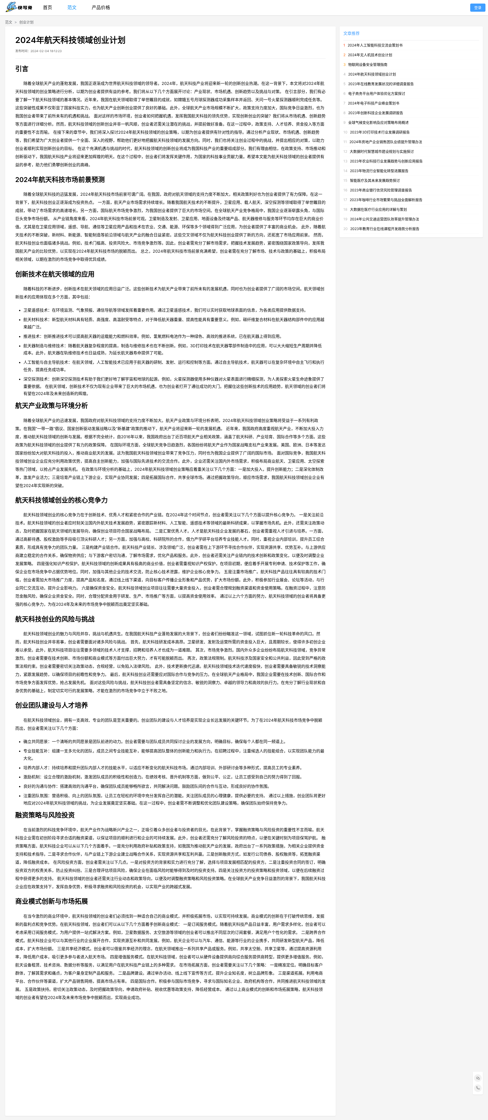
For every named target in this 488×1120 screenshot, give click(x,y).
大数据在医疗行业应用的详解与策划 (378, 209)
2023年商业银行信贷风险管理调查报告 (381, 190)
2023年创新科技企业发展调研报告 (375, 113)
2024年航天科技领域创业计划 (372, 74)
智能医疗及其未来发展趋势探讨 (375, 180)
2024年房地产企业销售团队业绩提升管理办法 (385, 142)
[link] (8, 22)
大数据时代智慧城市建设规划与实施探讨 (382, 151)
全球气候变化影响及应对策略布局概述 (378, 122)
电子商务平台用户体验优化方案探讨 (376, 93)
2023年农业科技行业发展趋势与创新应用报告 (386, 161)
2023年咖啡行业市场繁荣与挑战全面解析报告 (386, 200)
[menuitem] (47, 7)
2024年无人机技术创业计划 (370, 55)
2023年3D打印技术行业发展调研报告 (380, 132)
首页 (47, 7)
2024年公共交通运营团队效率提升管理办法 (384, 219)
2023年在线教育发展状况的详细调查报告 (381, 84)
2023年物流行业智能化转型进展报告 (379, 171)
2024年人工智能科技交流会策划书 (375, 45)
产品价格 (101, 7)
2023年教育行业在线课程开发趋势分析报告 (384, 228)
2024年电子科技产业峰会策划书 (373, 103)
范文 (72, 7)
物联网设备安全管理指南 (367, 64)
